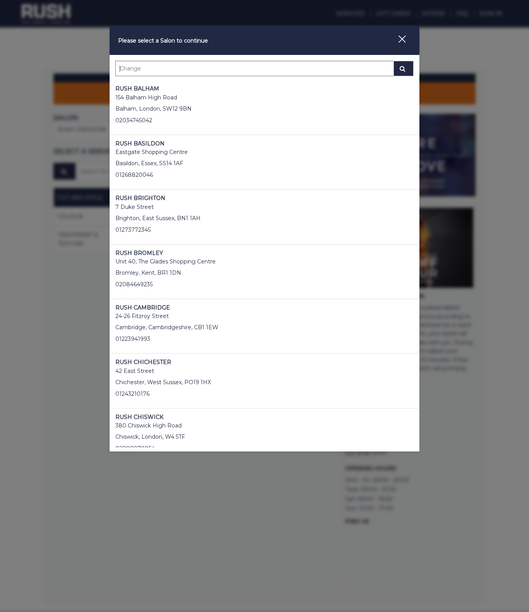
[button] (397, 40)
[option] (264, 107)
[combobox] (264, 70)
